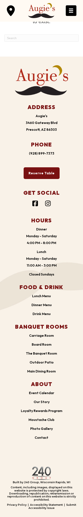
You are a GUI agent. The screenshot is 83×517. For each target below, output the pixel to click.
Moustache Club (41, 420)
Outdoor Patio (42, 362)
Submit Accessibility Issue (52, 506)
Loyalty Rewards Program (41, 411)
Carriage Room (41, 335)
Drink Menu (42, 314)
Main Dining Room (41, 371)
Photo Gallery (41, 428)
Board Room (42, 344)
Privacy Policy (17, 504)
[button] (11, 10)
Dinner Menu (41, 305)
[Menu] (71, 10)
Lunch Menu (41, 296)
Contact (41, 437)
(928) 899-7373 (41, 153)
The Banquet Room (41, 353)
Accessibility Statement (46, 504)
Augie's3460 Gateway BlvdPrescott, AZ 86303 (41, 123)
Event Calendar (41, 393)
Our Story (42, 402)
